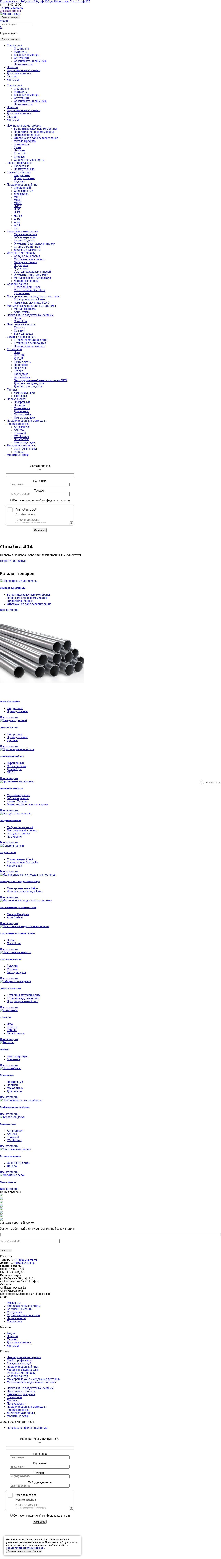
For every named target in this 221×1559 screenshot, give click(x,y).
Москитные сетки (18, 454)
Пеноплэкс (21, 364)
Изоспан (19, 150)
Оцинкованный (23, 190)
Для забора (21, 193)
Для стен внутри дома (28, 386)
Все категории (9, 609)
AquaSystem (22, 311)
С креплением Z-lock (27, 287)
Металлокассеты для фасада (32, 277)
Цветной (19, 405)
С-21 (17, 221)
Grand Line (20, 321)
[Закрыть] (39, 469)
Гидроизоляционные (27, 134)
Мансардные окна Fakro (29, 299)
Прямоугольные (24, 169)
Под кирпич (21, 265)
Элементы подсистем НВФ (31, 274)
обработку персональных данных (25, 1547)
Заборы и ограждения (21, 336)
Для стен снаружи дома (29, 383)
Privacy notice (211, 782)
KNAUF (18, 358)
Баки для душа (23, 333)
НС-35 (18, 215)
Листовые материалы (21, 445)
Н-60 (17, 209)
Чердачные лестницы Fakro (31, 302)
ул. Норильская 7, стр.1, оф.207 (70, 1)
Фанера (19, 451)
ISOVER (19, 355)
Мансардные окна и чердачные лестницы (33, 296)
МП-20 (18, 200)
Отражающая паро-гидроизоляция (36, 138)
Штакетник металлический (30, 339)
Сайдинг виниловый (27, 256)
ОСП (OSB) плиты (25, 448)
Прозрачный (22, 402)
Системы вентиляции (27, 246)
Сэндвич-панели (17, 284)
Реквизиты (20, 51)
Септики (19, 330)
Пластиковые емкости (21, 324)
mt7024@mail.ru (24, 1262)
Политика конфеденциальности (27, 1427)
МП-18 (18, 197)
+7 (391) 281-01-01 (11, 7)
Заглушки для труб (19, 172)
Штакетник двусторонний (30, 343)
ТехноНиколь (22, 361)
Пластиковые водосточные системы (30, 315)
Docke (18, 318)
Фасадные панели (25, 262)
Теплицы (12, 389)
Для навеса (21, 411)
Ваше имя (39, 481)
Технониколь (22, 144)
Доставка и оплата (19, 73)
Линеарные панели (26, 280)
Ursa (17, 352)
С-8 (16, 228)
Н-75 (17, 212)
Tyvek (17, 147)
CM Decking (21, 436)
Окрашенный (22, 187)
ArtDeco (19, 430)
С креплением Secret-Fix (29, 290)
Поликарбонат (16, 398)
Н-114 (17, 206)
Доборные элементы (27, 249)
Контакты (13, 79)
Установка (20, 395)
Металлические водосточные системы (31, 305)
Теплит (18, 371)
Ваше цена (40, 1453)
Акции (11, 1333)
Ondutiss (19, 156)
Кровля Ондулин (24, 240)
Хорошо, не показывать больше (24, 1551)
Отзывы (12, 76)
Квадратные (22, 165)
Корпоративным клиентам (23, 70)
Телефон (39, 490)
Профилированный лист (22, 184)
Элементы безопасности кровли (34, 243)
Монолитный (22, 408)
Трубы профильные (19, 162)
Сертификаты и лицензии (30, 61)
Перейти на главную (13, 560)
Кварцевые (21, 374)
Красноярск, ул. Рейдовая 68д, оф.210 (24, 1)
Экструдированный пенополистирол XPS (40, 380)
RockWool (20, 367)
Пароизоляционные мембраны (34, 131)
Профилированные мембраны (26, 420)
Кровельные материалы (22, 231)
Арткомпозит (22, 426)
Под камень (21, 268)
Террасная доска (18, 423)
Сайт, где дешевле (40, 1482)
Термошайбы (22, 414)
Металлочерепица (25, 234)
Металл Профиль (25, 141)
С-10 (17, 218)
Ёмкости (19, 327)
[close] (219, 782)
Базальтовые (22, 377)
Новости (12, 67)
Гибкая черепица (25, 237)
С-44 (17, 225)
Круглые (19, 181)
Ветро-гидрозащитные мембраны (35, 128)
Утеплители (14, 349)
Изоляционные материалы (24, 125)
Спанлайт (20, 153)
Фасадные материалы (21, 252)
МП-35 (18, 203)
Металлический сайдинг (29, 259)
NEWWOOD (21, 439)
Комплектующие (24, 392)
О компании (14, 45)
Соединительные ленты (29, 159)
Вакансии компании (26, 54)
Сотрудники (21, 57)
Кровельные (22, 293)
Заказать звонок (10, 10)
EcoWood (20, 433)
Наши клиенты (23, 64)
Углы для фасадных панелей (32, 271)
